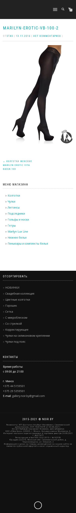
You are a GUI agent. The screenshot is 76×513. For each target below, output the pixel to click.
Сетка (9, 311)
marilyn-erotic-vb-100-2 (31, 28)
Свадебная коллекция (19, 293)
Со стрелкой (13, 323)
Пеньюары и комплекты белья (28, 243)
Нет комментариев (47, 36)
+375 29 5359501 (14, 391)
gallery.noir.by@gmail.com (28, 396)
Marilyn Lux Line (18, 231)
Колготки (14, 195)
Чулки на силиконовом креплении (27, 335)
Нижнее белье (17, 237)
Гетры (12, 225)
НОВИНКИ (12, 287)
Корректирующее (16, 329)
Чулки (11, 201)
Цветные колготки (17, 299)
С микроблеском (16, 317)
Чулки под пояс (15, 341)
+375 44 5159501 (14, 386)
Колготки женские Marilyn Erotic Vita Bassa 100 (17, 165)
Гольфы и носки (18, 219)
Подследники (16, 213)
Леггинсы (14, 207)
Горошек (11, 305)
